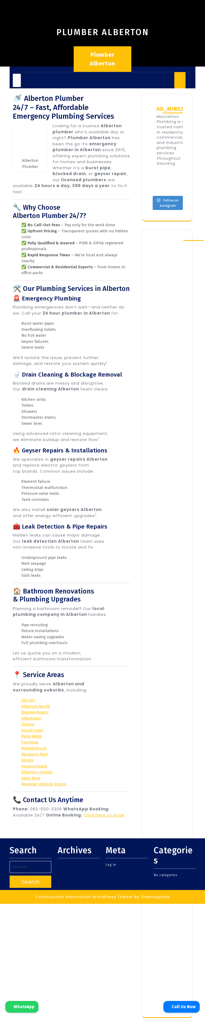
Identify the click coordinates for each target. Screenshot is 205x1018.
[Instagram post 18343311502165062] (175, 187)
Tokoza (27, 724)
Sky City (28, 700)
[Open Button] (17, 80)
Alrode (27, 760)
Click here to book (104, 815)
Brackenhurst (34, 748)
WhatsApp (23, 1006)
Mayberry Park (34, 754)
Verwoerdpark (34, 766)
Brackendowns (35, 712)
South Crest (32, 730)
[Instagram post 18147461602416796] (158, 177)
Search (30, 882)
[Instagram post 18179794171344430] (175, 177)
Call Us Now (183, 1006)
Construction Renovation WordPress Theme (84, 897)
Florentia (29, 742)
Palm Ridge (31, 736)
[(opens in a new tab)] (185, 240)
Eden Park (30, 778)
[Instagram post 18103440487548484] (158, 187)
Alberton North (35, 706)
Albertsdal (31, 718)
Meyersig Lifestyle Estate (43, 784)
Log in (111, 865)
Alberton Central (37, 772)
